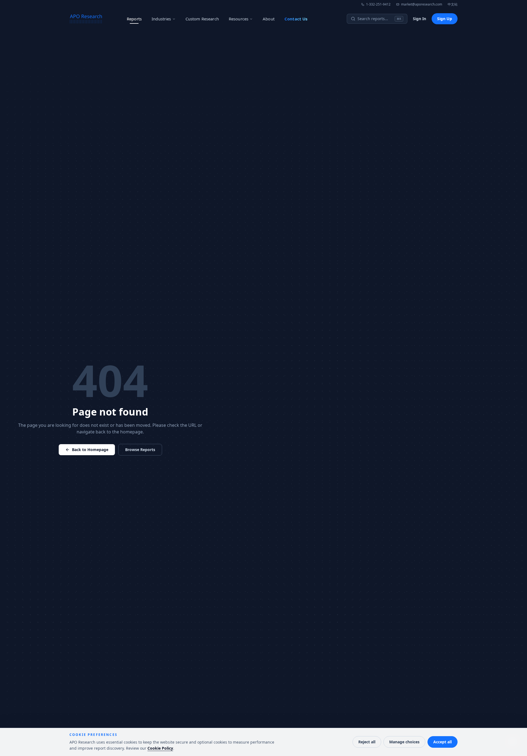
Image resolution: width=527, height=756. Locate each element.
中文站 (453, 4)
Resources (238, 19)
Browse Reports (140, 449)
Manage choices (404, 741)
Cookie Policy (160, 748)
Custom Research (202, 19)
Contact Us (296, 19)
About (269, 19)
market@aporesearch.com (421, 4)
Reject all (366, 741)
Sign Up (444, 18)
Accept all (442, 741)
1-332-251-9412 (378, 4)
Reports (134, 19)
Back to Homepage (90, 449)
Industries (161, 19)
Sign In (419, 18)
